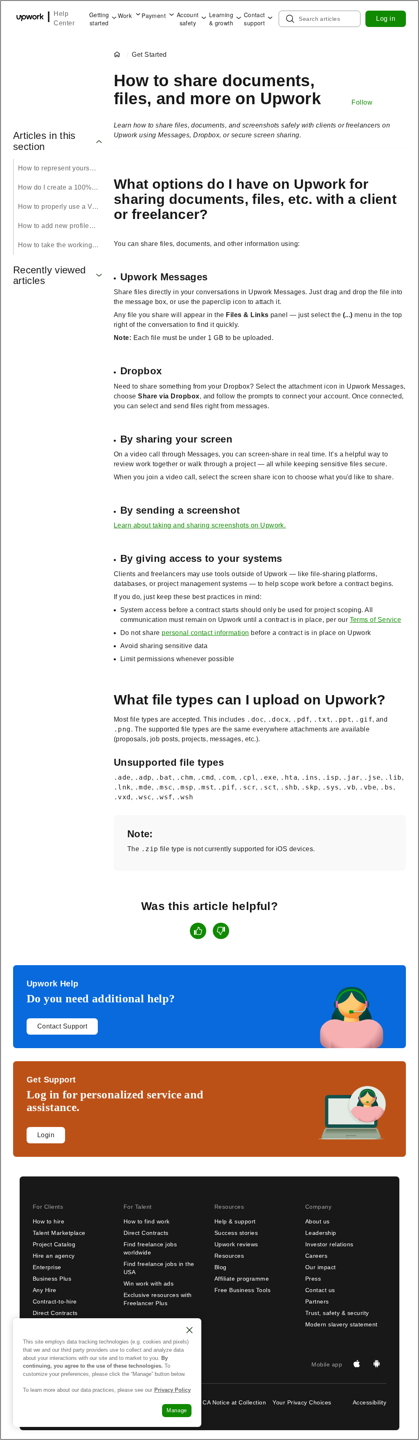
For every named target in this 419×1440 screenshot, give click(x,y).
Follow (361, 102)
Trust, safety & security (337, 1313)
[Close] (189, 1330)
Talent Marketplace (59, 1233)
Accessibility (369, 1402)
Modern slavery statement (341, 1324)
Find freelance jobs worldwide (150, 1248)
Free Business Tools (242, 1290)
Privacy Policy (172, 1390)
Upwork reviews (236, 1244)
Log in (385, 18)
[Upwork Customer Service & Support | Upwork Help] (119, 54)
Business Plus (52, 1278)
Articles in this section (44, 141)
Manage (177, 1410)
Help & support (235, 1221)
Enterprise (47, 1267)
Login (45, 1134)
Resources (229, 1255)
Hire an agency (54, 1255)
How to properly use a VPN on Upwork (61, 206)
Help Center (64, 18)
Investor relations (329, 1244)
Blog (220, 1267)
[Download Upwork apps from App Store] (357, 1364)
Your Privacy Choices (302, 1402)
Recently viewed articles (49, 275)
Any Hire (44, 1290)
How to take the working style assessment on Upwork (61, 244)
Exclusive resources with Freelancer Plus (158, 1299)
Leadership (320, 1233)
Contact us (320, 1290)
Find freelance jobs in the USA (159, 1268)
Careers (316, 1255)
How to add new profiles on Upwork (61, 225)
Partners (317, 1301)
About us (317, 1221)
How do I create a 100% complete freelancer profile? (61, 187)
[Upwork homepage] (30, 18)
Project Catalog (54, 1244)
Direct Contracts (55, 1313)
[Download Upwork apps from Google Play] (376, 1364)
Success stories (236, 1233)
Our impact (320, 1267)
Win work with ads (148, 1283)
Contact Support (62, 1026)
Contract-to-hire (55, 1301)
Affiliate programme (241, 1278)
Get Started (149, 54)
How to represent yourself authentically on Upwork (61, 168)
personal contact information (205, 632)
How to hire (48, 1221)
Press (313, 1278)
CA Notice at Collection (234, 1402)
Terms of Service (375, 619)
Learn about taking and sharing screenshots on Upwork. (200, 525)
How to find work (147, 1221)
